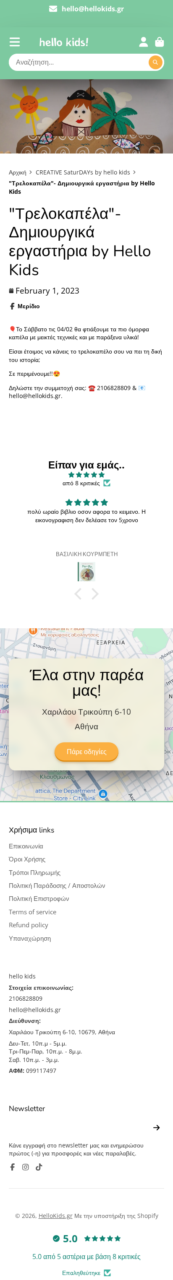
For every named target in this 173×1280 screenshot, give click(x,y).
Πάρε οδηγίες (87, 752)
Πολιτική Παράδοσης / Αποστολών (57, 885)
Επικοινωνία (26, 846)
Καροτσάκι (160, 42)
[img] (86, 475)
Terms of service (32, 912)
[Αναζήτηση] (156, 62)
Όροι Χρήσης (27, 859)
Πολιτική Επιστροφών (39, 898)
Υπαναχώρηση (30, 938)
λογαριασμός (144, 42)
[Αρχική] (63, 42)
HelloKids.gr (56, 1216)
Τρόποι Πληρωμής (34, 872)
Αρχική (17, 172)
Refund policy (28, 925)
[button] (80, 593)
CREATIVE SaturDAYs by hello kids (83, 172)
